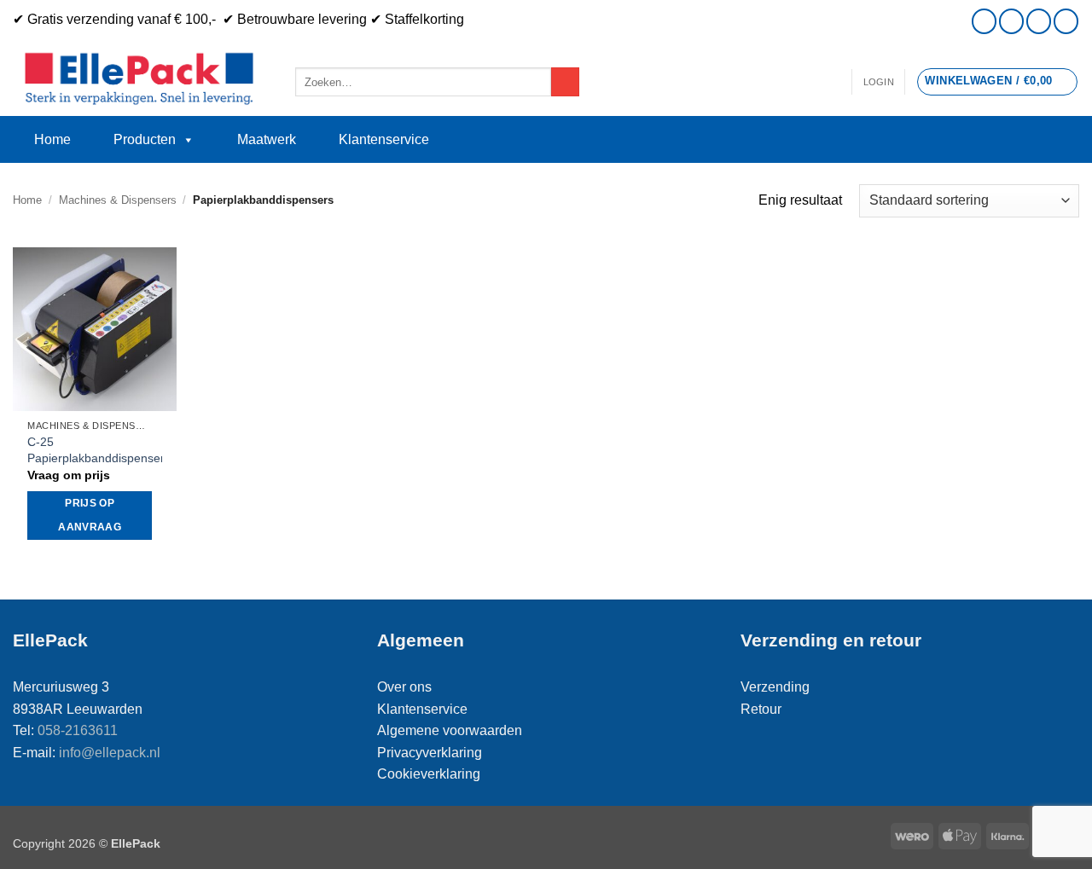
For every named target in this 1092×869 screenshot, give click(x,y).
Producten (144, 139)
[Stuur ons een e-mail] (1011, 21)
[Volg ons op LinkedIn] (1066, 21)
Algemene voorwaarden (449, 730)
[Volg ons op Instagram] (984, 21)
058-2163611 (78, 730)
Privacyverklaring (429, 752)
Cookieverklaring (428, 774)
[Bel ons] (1038, 21)
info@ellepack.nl (109, 752)
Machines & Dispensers (118, 200)
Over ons (404, 687)
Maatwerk (266, 139)
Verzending (775, 687)
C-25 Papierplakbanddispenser (96, 450)
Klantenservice (384, 139)
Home (52, 139)
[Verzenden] (565, 81)
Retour (761, 709)
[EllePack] (141, 79)
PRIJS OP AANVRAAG (89, 515)
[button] (878, 82)
